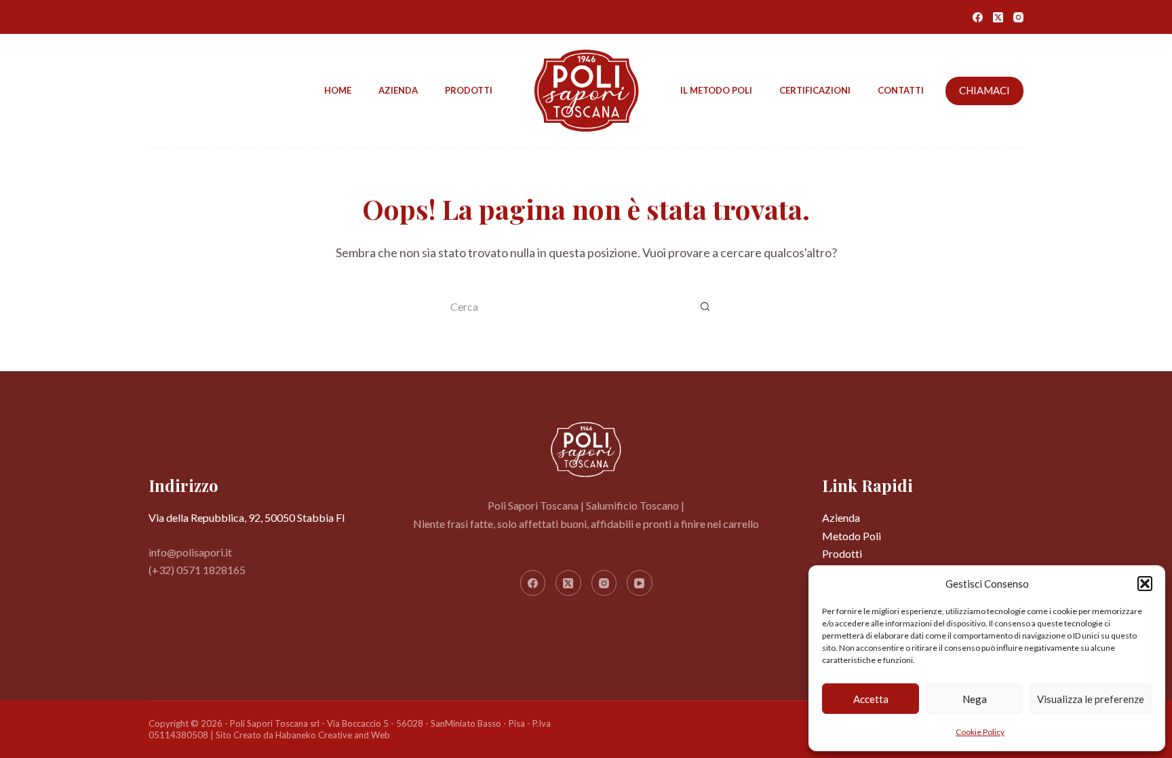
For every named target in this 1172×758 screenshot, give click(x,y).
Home (337, 90)
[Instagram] (1018, 17)
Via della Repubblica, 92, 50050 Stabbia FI (247, 517)
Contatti (901, 90)
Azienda (398, 90)
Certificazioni (815, 90)
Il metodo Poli (716, 90)
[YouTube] (639, 583)
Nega (974, 699)
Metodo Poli (851, 535)
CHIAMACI (984, 90)
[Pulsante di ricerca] (705, 307)
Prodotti (468, 90)
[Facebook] (978, 17)
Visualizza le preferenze (1090, 699)
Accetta (870, 699)
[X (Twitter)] (998, 17)
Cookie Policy (980, 732)
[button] (1145, 583)
